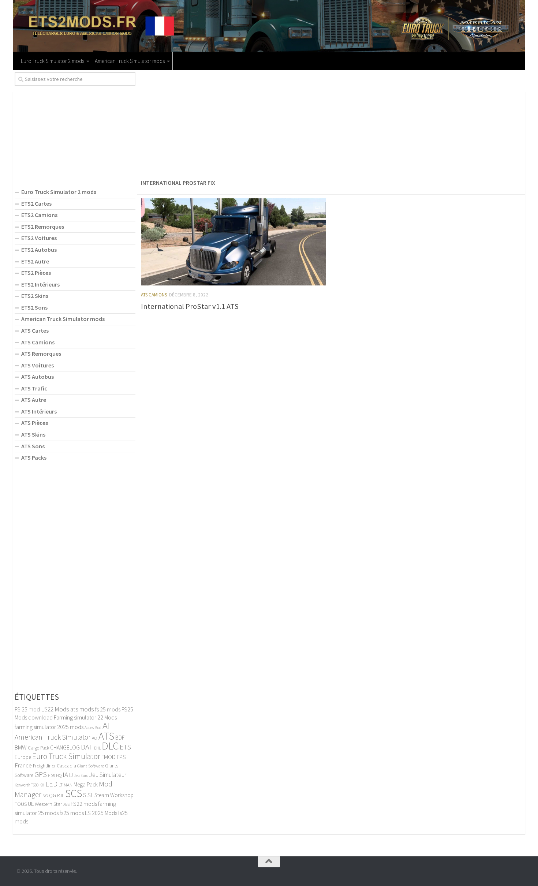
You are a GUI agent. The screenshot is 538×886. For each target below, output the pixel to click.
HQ (58, 775)
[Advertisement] (331, 123)
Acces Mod (93, 727)
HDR (51, 775)
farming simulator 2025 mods (49, 726)
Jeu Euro (81, 775)
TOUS (21, 804)
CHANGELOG (65, 747)
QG (52, 795)
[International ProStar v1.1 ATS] (233, 241)
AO (94, 738)
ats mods (82, 709)
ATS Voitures (37, 365)
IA (65, 774)
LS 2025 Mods (101, 812)
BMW (21, 747)
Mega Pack (86, 784)
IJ (71, 774)
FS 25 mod (27, 709)
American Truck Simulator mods (130, 60)
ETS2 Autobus (39, 249)
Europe (23, 757)
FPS (121, 756)
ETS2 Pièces (36, 272)
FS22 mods (84, 803)
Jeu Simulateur (107, 775)
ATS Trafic (34, 388)
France (23, 765)
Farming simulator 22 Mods (85, 717)
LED (51, 784)
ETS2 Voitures (39, 238)
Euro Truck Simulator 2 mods (52, 60)
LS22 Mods (55, 709)
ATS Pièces (34, 422)
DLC (110, 745)
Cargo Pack (38, 748)
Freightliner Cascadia (54, 766)
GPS (40, 774)
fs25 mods (72, 812)
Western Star (48, 803)
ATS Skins (33, 434)
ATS (106, 736)
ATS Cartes (35, 330)
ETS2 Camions (39, 214)
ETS (125, 747)
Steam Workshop (114, 795)
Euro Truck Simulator (66, 756)
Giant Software (90, 766)
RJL (60, 795)
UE (31, 803)
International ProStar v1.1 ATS (190, 306)
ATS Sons (33, 446)
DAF (87, 747)
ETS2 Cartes (36, 203)
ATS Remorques (41, 353)
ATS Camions (154, 295)
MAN (68, 785)
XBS (66, 804)
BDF (119, 737)
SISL (88, 795)
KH (42, 785)
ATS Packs (33, 457)
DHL (97, 748)
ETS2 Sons (34, 307)
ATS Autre (33, 399)
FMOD (108, 756)
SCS (73, 793)
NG (45, 795)
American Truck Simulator (53, 737)
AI (106, 725)
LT (61, 785)
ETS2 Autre (35, 261)
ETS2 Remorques (42, 226)
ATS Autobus (37, 376)
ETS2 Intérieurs (40, 284)
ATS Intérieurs (39, 411)
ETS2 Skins (34, 295)
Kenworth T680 (26, 785)
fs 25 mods (107, 709)
